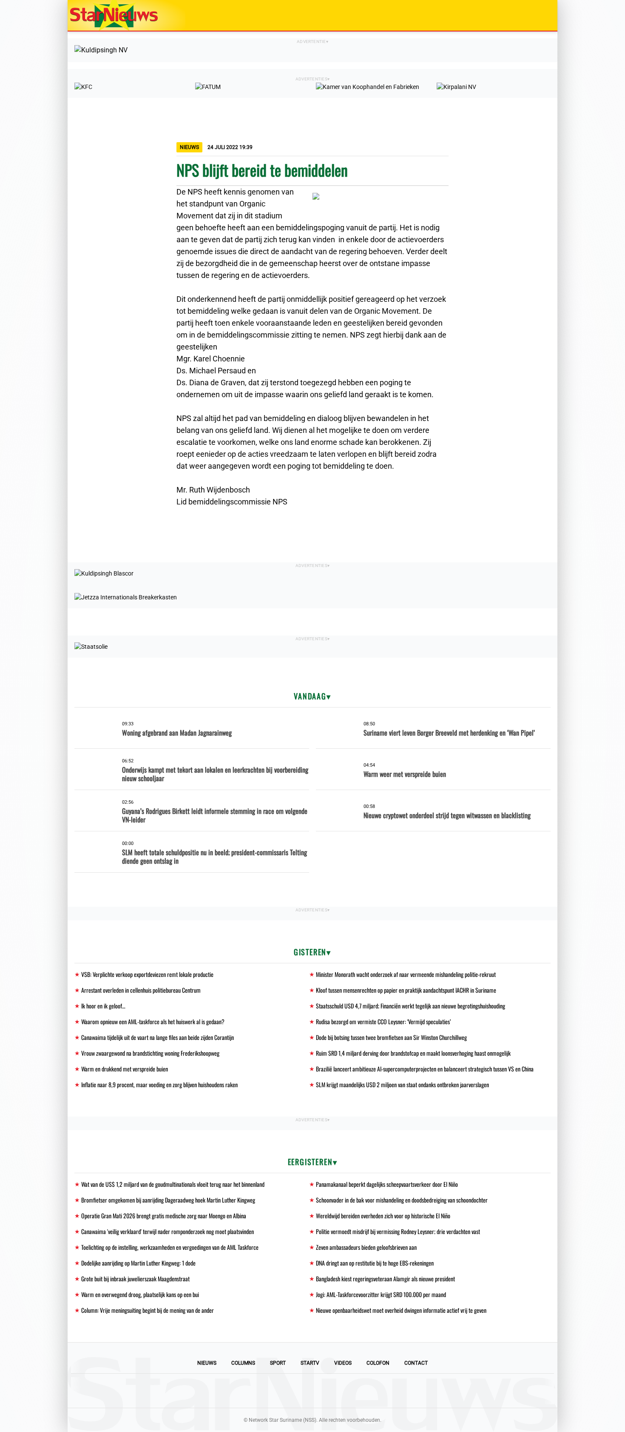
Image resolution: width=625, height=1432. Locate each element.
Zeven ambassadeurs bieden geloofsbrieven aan (366, 1247)
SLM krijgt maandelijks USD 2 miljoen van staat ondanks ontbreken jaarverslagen (402, 1084)
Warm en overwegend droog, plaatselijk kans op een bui (140, 1294)
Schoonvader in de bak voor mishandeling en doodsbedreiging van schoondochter (402, 1199)
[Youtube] (283, 1391)
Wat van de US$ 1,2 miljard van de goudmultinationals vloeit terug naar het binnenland (172, 1184)
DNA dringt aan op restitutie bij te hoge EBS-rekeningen (375, 1262)
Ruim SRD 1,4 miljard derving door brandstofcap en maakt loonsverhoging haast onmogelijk (413, 1052)
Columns (243, 1363)
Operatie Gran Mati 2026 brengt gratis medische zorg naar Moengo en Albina (163, 1215)
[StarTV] (531, 16)
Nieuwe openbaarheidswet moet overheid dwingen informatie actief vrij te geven (401, 1310)
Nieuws (206, 1363)
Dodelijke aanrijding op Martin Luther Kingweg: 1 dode (138, 1262)
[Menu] (542, 15)
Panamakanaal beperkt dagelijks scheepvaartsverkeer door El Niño (387, 1184)
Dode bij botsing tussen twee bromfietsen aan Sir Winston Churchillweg (391, 1037)
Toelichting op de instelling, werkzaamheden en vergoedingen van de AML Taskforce (170, 1247)
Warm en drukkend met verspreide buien (124, 1068)
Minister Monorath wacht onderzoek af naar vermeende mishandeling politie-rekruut (406, 974)
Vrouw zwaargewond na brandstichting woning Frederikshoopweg (150, 1052)
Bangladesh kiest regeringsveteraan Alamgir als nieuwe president (385, 1278)
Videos (343, 1363)
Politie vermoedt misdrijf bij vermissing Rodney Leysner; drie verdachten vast (398, 1231)
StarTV (310, 1363)
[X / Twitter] (312, 1391)
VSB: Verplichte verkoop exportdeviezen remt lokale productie (147, 974)
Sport (278, 1363)
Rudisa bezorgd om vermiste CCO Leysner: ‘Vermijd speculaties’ (383, 1021)
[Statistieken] (552, 1426)
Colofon (377, 1363)
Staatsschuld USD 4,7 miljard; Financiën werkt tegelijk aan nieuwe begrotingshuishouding (410, 1005)
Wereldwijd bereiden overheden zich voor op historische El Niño (383, 1215)
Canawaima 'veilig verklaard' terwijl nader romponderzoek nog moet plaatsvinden (167, 1231)
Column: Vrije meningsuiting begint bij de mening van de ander (147, 1310)
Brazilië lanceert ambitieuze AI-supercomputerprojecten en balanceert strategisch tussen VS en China (425, 1068)
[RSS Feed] (370, 1391)
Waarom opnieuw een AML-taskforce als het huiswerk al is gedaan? (152, 1021)
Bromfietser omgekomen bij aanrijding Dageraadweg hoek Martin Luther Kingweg (168, 1199)
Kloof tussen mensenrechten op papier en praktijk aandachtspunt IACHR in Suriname (406, 989)
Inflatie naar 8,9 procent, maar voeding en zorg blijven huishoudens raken (159, 1084)
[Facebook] (254, 1391)
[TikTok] (341, 1391)
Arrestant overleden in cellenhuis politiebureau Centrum (141, 989)
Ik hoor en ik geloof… (103, 1005)
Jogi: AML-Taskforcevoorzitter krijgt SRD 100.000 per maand (381, 1294)
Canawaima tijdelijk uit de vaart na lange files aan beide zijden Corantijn (157, 1037)
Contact (416, 1363)
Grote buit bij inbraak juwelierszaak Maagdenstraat (135, 1278)
